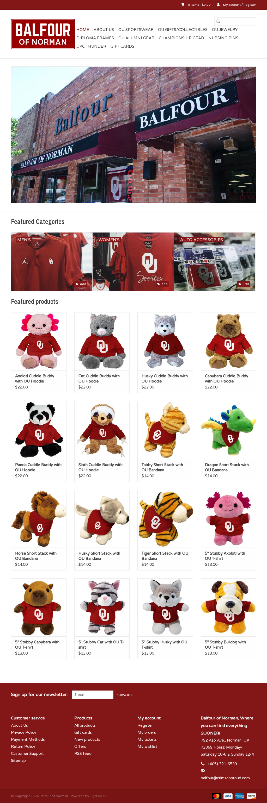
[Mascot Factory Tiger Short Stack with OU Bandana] (165, 519)
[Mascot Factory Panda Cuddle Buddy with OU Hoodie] (38, 430)
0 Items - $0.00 (199, 5)
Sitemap (18, 760)
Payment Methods (28, 739)
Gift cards (122, 46)
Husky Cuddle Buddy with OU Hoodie (165, 379)
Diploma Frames (95, 38)
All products (85, 725)
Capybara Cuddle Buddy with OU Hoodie (226, 379)
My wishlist (147, 746)
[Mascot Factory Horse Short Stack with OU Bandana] (38, 519)
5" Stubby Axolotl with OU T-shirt (225, 556)
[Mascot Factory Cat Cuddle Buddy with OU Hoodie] (102, 341)
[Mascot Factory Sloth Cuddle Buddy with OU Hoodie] (102, 430)
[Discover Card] (250, 796)
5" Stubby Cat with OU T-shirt (101, 645)
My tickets (147, 739)
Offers (80, 746)
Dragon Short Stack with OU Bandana (227, 467)
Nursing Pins (223, 38)
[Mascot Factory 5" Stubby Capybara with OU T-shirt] (38, 607)
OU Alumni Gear (136, 38)
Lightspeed (98, 796)
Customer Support (27, 753)
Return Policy (23, 746)
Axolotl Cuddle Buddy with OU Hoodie (34, 379)
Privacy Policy (23, 732)
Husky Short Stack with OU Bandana (99, 556)
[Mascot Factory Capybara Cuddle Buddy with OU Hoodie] (228, 341)
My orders (146, 732)
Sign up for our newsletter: (39, 694)
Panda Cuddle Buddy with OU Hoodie (38, 467)
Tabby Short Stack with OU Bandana (162, 467)
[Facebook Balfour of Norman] (233, 695)
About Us (104, 29)
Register (145, 725)
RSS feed (83, 753)
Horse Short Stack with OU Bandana (36, 556)
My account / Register (239, 5)
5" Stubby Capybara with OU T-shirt (37, 645)
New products (87, 739)
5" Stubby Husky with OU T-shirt (164, 645)
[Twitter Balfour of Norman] (242, 695)
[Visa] (227, 796)
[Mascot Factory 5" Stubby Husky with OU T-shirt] (165, 607)
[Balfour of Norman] (43, 34)
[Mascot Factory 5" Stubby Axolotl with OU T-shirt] (228, 519)
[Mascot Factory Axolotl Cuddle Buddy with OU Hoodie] (38, 341)
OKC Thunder (91, 46)
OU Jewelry (225, 29)
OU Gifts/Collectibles (183, 29)
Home (82, 29)
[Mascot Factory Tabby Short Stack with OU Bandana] (165, 430)
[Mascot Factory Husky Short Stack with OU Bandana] (102, 519)
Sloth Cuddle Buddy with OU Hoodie (100, 467)
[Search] (218, 21)
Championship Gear (181, 38)
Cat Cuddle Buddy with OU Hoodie (99, 379)
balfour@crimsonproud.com (225, 778)
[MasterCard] (216, 796)
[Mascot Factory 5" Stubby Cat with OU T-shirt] (102, 607)
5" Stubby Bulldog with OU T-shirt (225, 645)
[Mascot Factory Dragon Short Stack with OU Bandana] (228, 430)
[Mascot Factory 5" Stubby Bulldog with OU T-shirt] (228, 607)
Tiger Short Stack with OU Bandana (165, 556)
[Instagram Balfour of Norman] (252, 695)
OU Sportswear (136, 29)
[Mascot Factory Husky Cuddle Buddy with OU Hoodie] (165, 341)
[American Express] (239, 796)
